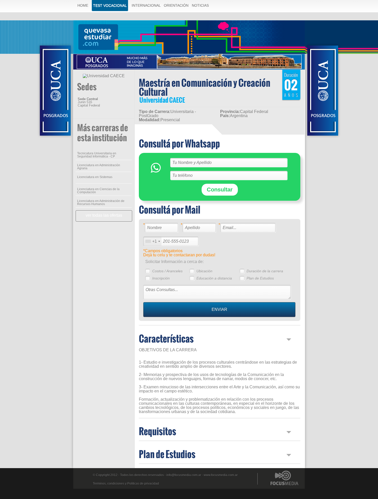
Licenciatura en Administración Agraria (98, 166)
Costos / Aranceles (167, 271)
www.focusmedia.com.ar (221, 475)
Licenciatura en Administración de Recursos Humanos (100, 202)
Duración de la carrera (265, 271)
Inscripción (161, 278)
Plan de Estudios (260, 278)
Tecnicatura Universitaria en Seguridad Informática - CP (96, 155)
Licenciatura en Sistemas (94, 177)
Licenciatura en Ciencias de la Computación (98, 190)
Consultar (220, 189)
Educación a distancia (214, 278)
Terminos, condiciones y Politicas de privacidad (126, 483)
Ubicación (204, 271)
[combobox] (152, 241)
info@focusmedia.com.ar (183, 475)
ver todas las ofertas (104, 215)
